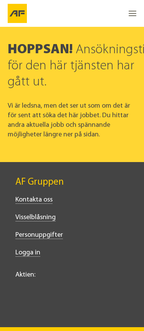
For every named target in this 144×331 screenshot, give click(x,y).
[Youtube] (70, 306)
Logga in (27, 252)
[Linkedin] (20, 306)
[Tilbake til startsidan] (17, 13)
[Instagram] (53, 306)
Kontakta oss (34, 200)
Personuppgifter (39, 235)
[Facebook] (36, 306)
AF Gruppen (39, 182)
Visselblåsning (35, 217)
